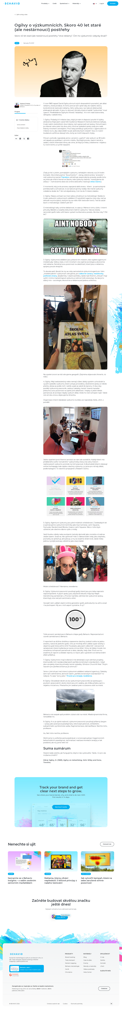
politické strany (50, 276)
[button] (45, 3)
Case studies (87, 960)
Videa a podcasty (89, 969)
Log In (102, 3)
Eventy (85, 963)
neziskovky (98, 274)
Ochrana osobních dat (53, 1003)
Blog (85, 957)
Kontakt (113, 3)
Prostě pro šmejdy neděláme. (79, 676)
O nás (102, 957)
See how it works (61, 807)
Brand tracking (70, 957)
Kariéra (102, 960)
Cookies (65, 1003)
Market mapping (70, 963)
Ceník (67, 969)
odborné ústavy (86, 274)
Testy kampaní (70, 960)
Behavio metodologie (72, 966)
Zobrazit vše (107, 844)
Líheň (102, 966)
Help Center (87, 972)
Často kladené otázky (23, 128)
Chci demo (61, 917)
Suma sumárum (21, 124)
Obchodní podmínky (77, 1003)
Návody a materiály (89, 966)
